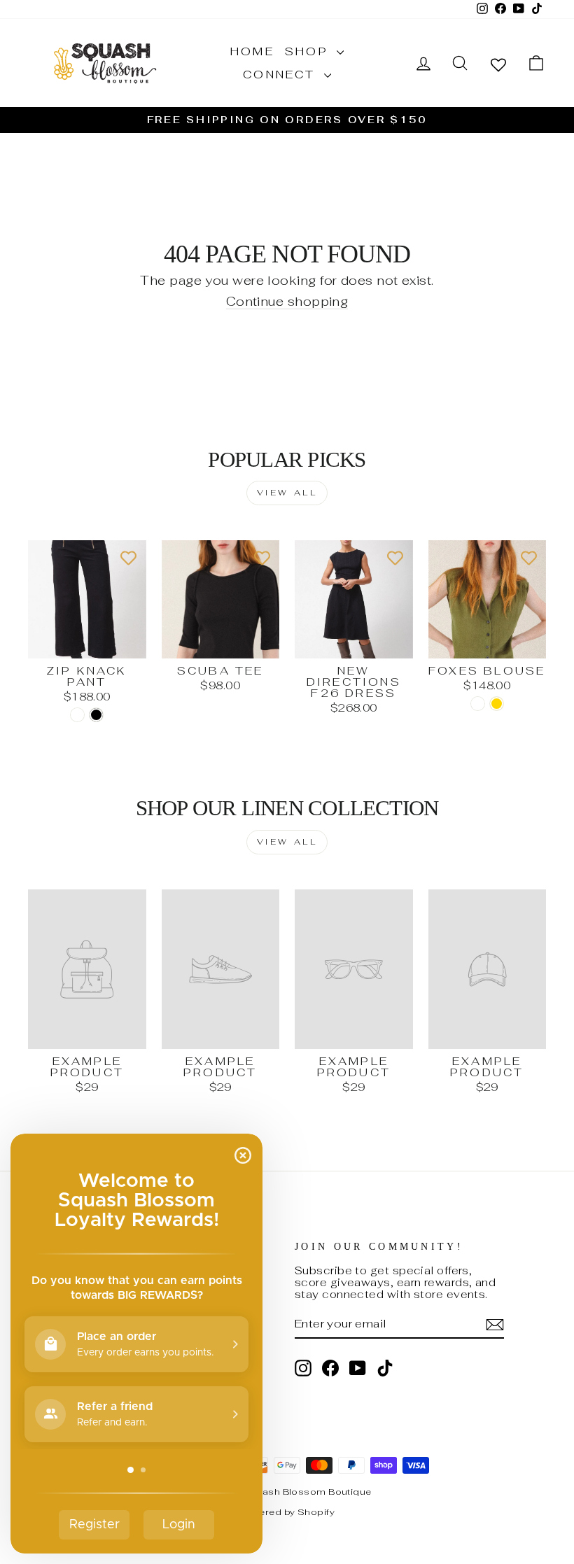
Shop (309, 51)
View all (287, 492)
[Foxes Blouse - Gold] (496, 703)
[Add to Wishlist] (129, 558)
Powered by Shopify (287, 1512)
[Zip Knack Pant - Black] (96, 714)
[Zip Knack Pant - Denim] (77, 714)
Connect (282, 74)
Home (252, 51)
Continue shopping (287, 302)
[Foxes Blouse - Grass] (477, 703)
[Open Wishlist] (498, 64)
